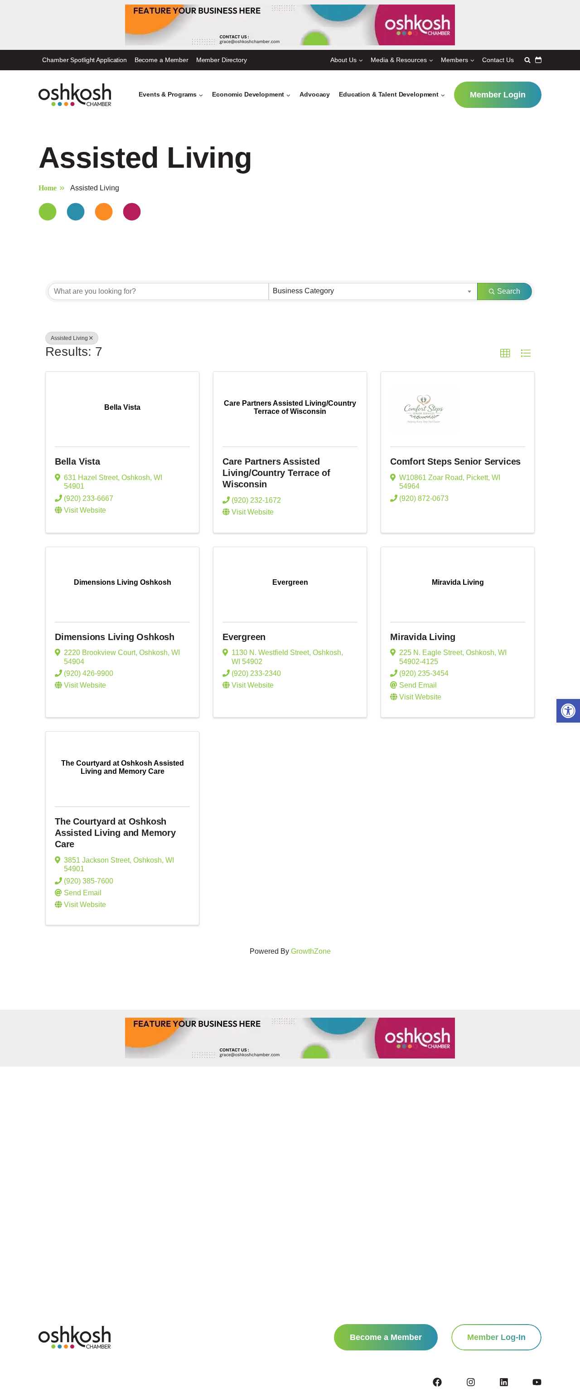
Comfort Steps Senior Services (455, 461)
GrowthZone (311, 951)
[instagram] (482, 1382)
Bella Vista (77, 461)
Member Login (498, 94)
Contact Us (498, 59)
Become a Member (161, 59)
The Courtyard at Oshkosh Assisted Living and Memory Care (115, 832)
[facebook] (448, 1382)
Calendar (538, 60)
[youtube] (536, 1382)
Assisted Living (69, 338)
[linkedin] (515, 1382)
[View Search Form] (526, 60)
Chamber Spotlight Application (84, 59)
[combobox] (373, 291)
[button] (568, 711)
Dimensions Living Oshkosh (114, 637)
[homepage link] (75, 1337)
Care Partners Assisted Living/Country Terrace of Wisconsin (276, 472)
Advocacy (315, 94)
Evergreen (244, 637)
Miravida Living (422, 637)
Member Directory (221, 59)
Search (508, 291)
